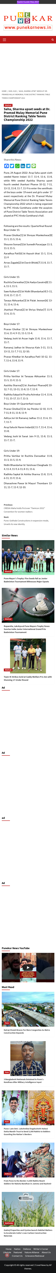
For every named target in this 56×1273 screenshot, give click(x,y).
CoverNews (40, 1265)
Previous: (24, 508)
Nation (17, 1249)
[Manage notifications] (7, 1255)
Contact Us (17, 1255)
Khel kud (8, 105)
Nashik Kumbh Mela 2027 (28, 2)
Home (8, 1249)
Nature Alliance (32, 1252)
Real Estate (9, 1223)
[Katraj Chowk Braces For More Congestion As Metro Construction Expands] (28, 1009)
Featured (18, 1252)
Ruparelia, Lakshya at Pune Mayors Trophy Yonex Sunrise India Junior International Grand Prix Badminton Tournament (27, 629)
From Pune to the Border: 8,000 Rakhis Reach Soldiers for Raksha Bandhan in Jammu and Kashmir (27, 1182)
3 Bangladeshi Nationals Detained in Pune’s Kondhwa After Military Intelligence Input (23, 1081)
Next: (26, 521)
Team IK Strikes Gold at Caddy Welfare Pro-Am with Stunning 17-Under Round (28, 678)
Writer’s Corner (40, 1249)
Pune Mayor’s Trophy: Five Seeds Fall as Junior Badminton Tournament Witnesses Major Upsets (26, 580)
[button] (4, 39)
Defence (8, 1174)
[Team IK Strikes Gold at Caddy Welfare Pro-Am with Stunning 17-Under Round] (28, 656)
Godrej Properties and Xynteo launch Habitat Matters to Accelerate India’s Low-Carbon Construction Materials (28, 1233)
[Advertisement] (28, 65)
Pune (7, 1023)
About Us (46, 1252)
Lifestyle (7, 1252)
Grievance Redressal (34, 1255)
